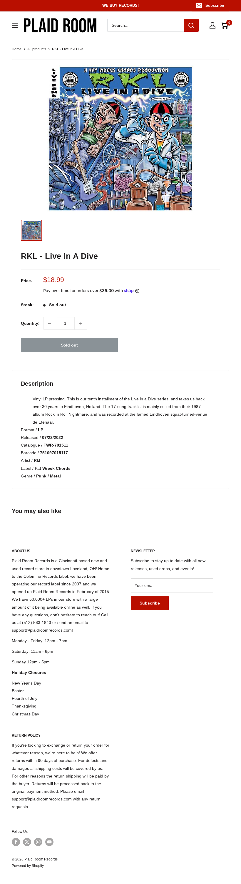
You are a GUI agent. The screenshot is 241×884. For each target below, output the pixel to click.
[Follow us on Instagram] (38, 842)
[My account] (212, 25)
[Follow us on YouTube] (49, 842)
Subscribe (214, 5)
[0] (224, 25)
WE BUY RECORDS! (120, 5)
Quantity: (30, 323)
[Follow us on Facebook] (16, 842)
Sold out (69, 345)
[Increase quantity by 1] (81, 323)
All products (36, 49)
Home (16, 49)
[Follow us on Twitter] (27, 842)
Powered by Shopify (28, 866)
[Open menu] (15, 25)
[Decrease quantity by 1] (49, 323)
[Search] (191, 25)
